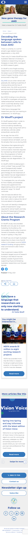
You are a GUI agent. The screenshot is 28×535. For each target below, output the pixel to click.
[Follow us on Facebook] (6, 513)
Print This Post (6, 281)
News (9, 31)
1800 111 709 (14, 475)
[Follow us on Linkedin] (14, 518)
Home (4, 31)
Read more (14, 374)
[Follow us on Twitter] (11, 513)
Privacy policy (16, 530)
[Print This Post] (1, 281)
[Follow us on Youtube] (17, 513)
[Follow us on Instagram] (22, 513)
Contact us (14, 481)
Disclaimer (19, 532)
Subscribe (14, 493)
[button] (25, 2)
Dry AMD (4, 81)
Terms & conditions (10, 532)
